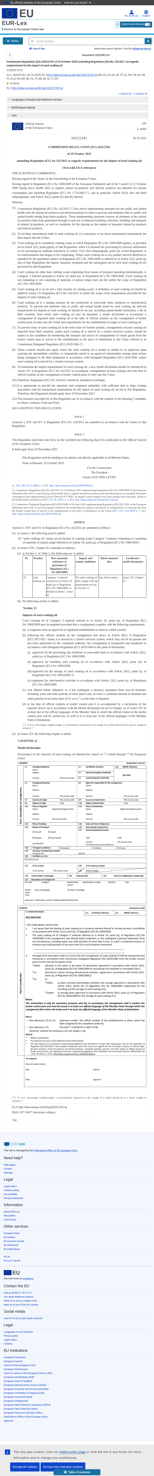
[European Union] (12, 1272)
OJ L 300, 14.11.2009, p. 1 (29, 485)
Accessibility (10, 1194)
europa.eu (28, 1278)
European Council (13, 1361)
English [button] (146, 16)
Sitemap (8, 1172)
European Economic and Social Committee (26, 1389)
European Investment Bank (18, 1396)
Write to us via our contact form (20, 1300)
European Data (11, 1233)
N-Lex (7, 1256)
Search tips (38, 48)
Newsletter (9, 1215)
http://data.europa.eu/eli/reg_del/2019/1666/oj (36, 514)
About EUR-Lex (11, 1211)
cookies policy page (72, 1452)
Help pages (10, 1164)
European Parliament (15, 1357)
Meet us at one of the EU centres (21, 1304)
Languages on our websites (18, 1331)
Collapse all (141, 93)
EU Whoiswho (11, 1245)
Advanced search (141, 48)
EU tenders (9, 1237)
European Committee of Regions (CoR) (24, 1393)
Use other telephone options (18, 1296)
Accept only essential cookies (63, 1466)
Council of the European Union (19, 1365)
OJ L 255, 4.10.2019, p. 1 (126, 511)
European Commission (16, 1369)
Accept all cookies (25, 1466)
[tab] (77, 99)
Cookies (8, 1343)
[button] (77, 1472)
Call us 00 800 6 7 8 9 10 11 (18, 1292)
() (87, 192)
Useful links (10, 1219)
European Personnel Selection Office (23, 1412)
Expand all (126, 93)
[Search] (148, 41)
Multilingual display (23, 107)
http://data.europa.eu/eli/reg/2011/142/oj (96, 499)
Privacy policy (11, 1335)
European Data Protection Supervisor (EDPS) (27, 1404)
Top (14, 1119)
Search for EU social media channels (23, 1318)
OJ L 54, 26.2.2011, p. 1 (57, 499)
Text (14, 115)
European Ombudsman (16, 1400)
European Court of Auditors (18, 1381)
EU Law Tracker (12, 1260)
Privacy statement (13, 1198)
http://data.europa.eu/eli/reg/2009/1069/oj (71, 485)
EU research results (14, 1241)
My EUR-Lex (131, 16)
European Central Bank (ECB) (19, 1377)
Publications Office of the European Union (55, 1150)
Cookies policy (11, 1190)
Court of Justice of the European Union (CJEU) (28, 1373)
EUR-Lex (14, 23)
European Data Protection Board (21, 1408)
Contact (8, 1168)
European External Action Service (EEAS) (25, 1385)
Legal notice (10, 1186)
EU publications (12, 1249)
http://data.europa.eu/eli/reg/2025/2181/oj (71, 74)
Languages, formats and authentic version (36, 99)
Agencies (9, 1420)
